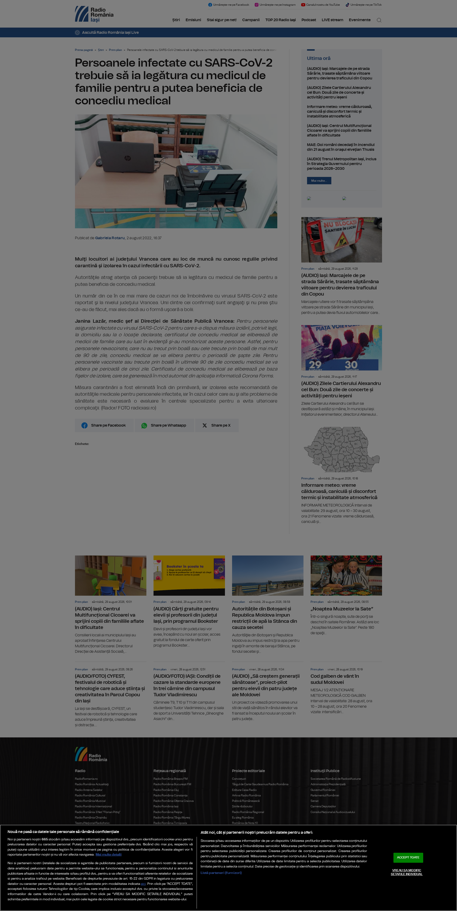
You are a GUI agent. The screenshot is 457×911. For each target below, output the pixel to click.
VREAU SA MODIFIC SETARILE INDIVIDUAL (406, 872)
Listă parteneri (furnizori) (221, 873)
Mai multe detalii (109, 854)
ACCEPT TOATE (408, 857)
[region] (228, 868)
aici (143, 884)
